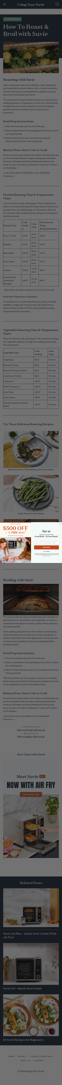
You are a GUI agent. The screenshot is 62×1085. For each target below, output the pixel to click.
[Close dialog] (60, 524)
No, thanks (46, 551)
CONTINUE (46, 547)
